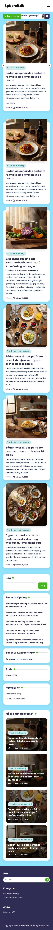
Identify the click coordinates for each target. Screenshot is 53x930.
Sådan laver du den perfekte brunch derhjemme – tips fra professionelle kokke (24, 360)
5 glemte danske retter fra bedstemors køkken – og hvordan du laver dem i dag (23, 539)
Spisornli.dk (14, 6)
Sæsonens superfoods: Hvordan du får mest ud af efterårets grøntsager (23, 262)
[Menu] (48, 5)
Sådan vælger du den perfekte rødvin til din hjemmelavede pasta (25, 76)
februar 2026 (12, 675)
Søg (8, 578)
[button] (11, 103)
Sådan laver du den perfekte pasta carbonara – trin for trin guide (25, 451)
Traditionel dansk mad (18, 351)
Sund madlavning (15, 68)
